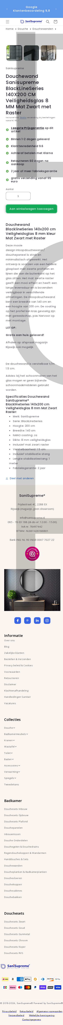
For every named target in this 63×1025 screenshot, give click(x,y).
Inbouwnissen (12, 834)
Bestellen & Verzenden (17, 659)
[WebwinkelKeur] (32, 553)
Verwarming (11, 771)
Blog (6, 646)
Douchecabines (13, 890)
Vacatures (10, 703)
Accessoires (11, 765)
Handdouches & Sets (16, 859)
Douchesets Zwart (14, 921)
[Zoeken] (48, 22)
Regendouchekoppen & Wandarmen (25, 852)
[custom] (27, 620)
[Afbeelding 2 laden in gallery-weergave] (31, 53)
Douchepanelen (13, 827)
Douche (23, 29)
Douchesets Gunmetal (17, 934)
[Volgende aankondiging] (56, 9)
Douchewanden (43, 29)
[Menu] (7, 22)
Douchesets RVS (13, 953)
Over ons (9, 640)
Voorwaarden (12, 671)
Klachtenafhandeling (16, 690)
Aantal (9, 189)
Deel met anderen (22, 478)
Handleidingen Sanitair (17, 696)
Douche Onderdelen (16, 840)
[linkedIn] (37, 620)
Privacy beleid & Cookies (18, 665)
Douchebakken (13, 897)
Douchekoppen (13, 884)
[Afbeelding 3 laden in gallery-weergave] (48, 53)
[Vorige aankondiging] (7, 9)
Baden (8, 759)
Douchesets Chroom (16, 940)
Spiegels (9, 778)
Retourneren (11, 678)
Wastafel (9, 746)
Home (9, 29)
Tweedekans (11, 784)
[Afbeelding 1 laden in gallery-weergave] (14, 53)
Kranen (8, 740)
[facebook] (17, 620)
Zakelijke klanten (14, 652)
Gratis (23, 117)
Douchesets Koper (15, 946)
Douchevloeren (13, 878)
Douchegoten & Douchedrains (21, 846)
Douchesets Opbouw (16, 815)
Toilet (7, 753)
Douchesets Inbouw (15, 809)
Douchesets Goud (14, 927)
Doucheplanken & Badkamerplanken (25, 871)
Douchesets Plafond (16, 821)
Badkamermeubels (15, 734)
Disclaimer (10, 684)
